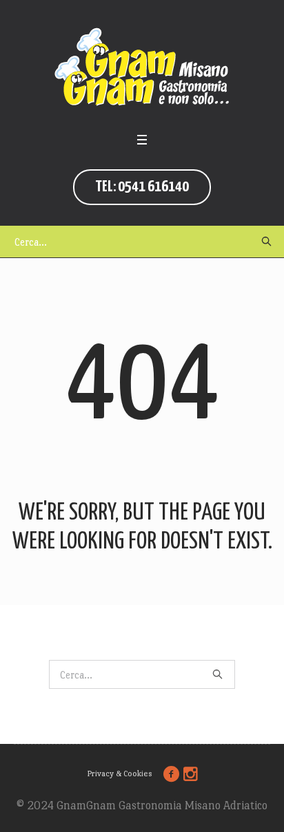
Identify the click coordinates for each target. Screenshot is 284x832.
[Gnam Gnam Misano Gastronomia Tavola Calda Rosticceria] (142, 69)
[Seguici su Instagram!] (191, 774)
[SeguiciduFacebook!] (171, 774)
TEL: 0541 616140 (142, 187)
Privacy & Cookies (119, 773)
